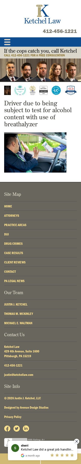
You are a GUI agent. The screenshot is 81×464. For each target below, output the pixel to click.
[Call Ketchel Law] (40, 52)
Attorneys (11, 215)
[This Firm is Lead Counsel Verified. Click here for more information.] (56, 90)
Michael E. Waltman (18, 323)
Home (8, 206)
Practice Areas (15, 225)
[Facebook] (7, 428)
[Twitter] (17, 428)
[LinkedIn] (26, 428)
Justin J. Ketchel (15, 304)
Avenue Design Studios (34, 407)
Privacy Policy (12, 417)
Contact (10, 271)
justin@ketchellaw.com (18, 375)
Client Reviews (15, 262)
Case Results (13, 253)
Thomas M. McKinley (18, 314)
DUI (6, 234)
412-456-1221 (60, 31)
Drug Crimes (13, 243)
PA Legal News (14, 281)
